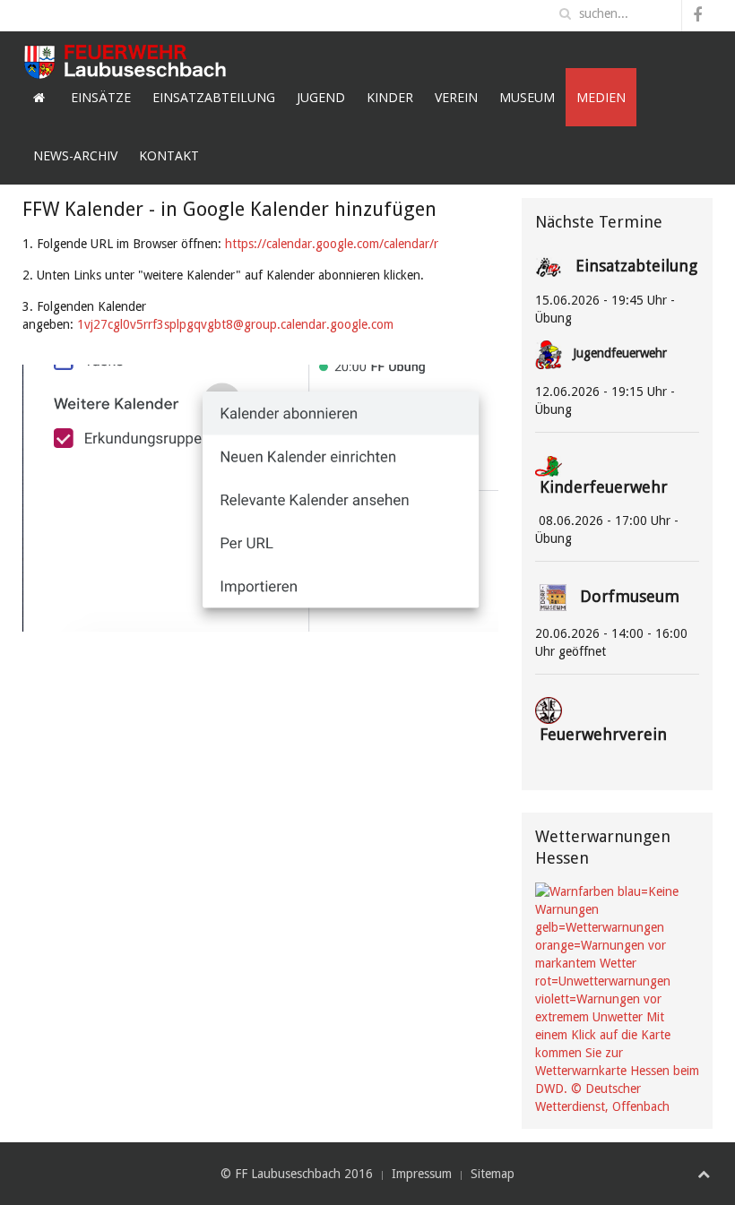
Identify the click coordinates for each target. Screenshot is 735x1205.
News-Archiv (75, 155)
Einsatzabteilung (213, 97)
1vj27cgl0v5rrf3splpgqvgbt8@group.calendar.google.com (235, 324)
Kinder (390, 97)
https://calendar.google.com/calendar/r (331, 244)
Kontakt (169, 155)
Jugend (321, 97)
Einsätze (101, 97)
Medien (601, 97)
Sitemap (492, 1173)
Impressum (422, 1173)
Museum (527, 97)
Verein (456, 97)
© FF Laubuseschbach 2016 (296, 1173)
